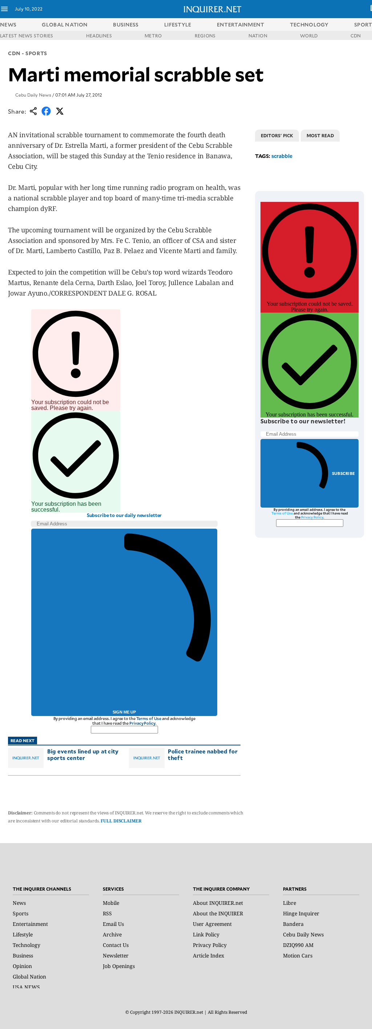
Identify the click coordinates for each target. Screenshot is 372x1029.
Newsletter (116, 955)
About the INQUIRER (218, 913)
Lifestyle (23, 934)
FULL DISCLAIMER (121, 821)
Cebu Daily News (33, 95)
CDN (356, 35)
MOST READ (320, 135)
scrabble (281, 155)
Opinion (22, 966)
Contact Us (116, 944)
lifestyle (177, 24)
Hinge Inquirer (301, 913)
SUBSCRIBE (343, 473)
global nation (65, 24)
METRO (153, 35)
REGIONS (205, 35)
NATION (257, 35)
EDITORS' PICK (277, 135)
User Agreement (212, 923)
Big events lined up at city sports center (83, 754)
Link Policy (206, 934)
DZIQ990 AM (298, 944)
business (125, 24)
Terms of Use (149, 718)
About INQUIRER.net (218, 902)
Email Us (113, 923)
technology (309, 24)
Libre (289, 902)
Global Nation (29, 976)
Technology (26, 944)
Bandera (293, 923)
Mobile (111, 902)
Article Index (208, 955)
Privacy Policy (142, 723)
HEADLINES (99, 35)
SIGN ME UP (124, 712)
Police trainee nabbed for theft (203, 754)
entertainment (240, 24)
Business (23, 955)
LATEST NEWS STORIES (26, 35)
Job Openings (119, 966)
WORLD (309, 35)
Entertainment (30, 923)
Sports (20, 913)
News (8, 24)
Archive (112, 934)
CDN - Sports (27, 53)
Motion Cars (297, 955)
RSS (107, 913)
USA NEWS (26, 987)
